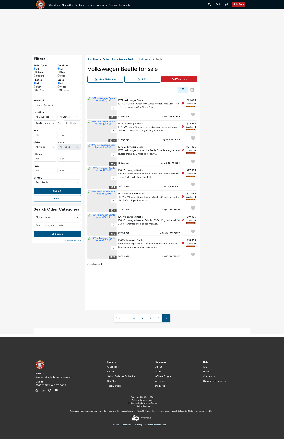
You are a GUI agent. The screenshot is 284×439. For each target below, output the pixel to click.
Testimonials (114, 385)
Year (36, 130)
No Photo (41, 90)
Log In (226, 4)
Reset (57, 198)
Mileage (38, 154)
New (62, 72)
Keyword (39, 100)
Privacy (138, 425)
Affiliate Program (164, 376)
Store (91, 5)
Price (37, 166)
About (158, 366)
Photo (39, 86)
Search (59, 234)
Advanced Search (72, 240)
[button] (114, 108)
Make (37, 142)
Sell (218, 4)
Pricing (206, 371)
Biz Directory (125, 5)
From (60, 123)
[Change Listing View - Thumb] (192, 90)
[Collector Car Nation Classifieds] (40, 4)
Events (110, 371)
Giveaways (101, 5)
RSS (144, 79)
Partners (113, 5)
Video (63, 86)
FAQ (205, 366)
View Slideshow (107, 79)
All (37, 69)
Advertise (160, 381)
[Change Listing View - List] (182, 90)
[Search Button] (210, 4)
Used (62, 75)
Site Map (112, 381)
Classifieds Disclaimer (214, 381)
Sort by (38, 177)
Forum (82, 5)
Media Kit (160, 385)
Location (39, 112)
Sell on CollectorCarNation (121, 376)
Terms (116, 425)
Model (61, 142)
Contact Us (209, 376)
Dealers (40, 75)
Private (39, 72)
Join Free (239, 4)
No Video (65, 90)
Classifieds (54, 5)
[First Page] (118, 318)
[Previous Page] (126, 318)
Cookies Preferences (155, 425)
